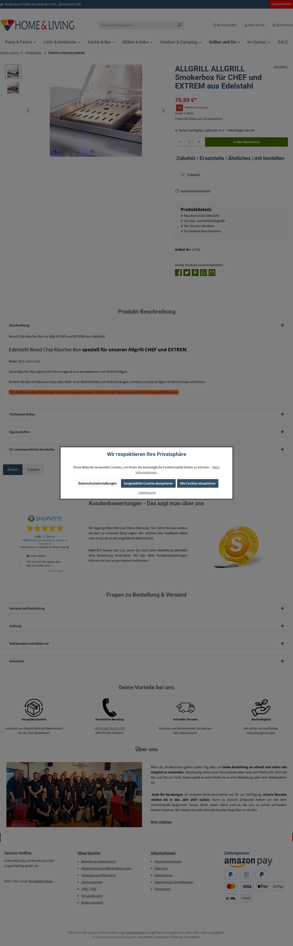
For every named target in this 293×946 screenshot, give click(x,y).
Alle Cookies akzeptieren (198, 483)
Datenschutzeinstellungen (97, 483)
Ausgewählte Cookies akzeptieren (148, 483)
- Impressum (146, 492)
